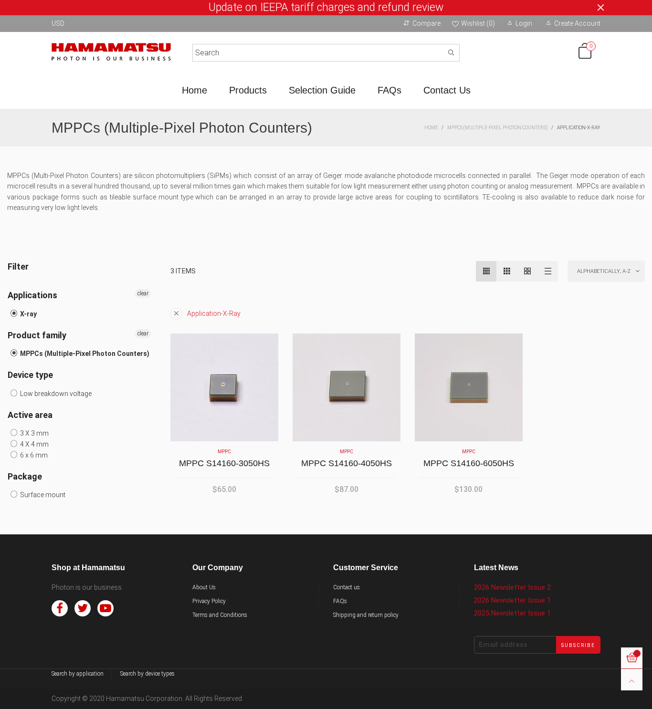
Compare (426, 23)
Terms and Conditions (219, 615)
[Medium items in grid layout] (486, 271)
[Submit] (451, 53)
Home (194, 90)
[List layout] (547, 271)
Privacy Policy (209, 601)
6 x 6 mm (33, 455)
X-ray (28, 314)
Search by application (78, 673)
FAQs (389, 90)
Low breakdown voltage (55, 393)
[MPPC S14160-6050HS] (469, 387)
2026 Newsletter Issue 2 (512, 587)
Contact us (346, 587)
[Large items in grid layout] (506, 271)
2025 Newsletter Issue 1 (512, 613)
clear (142, 293)
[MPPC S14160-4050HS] (346, 387)
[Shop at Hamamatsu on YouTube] (105, 608)
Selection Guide (322, 90)
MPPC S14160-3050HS (224, 463)
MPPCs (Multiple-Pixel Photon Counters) (84, 353)
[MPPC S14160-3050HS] (224, 387)
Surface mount (42, 495)
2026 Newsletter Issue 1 (512, 600)
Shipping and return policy (366, 615)
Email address (503, 644)
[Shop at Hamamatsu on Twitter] (82, 608)
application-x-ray (214, 313)
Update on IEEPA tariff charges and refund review (326, 7)
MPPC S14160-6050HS (468, 463)
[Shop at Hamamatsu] (111, 51)
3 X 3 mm (34, 433)
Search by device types (147, 673)
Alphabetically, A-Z (604, 271)
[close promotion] (600, 7)
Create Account (577, 23)
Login (523, 23)
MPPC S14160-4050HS (346, 463)
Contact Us (447, 90)
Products (248, 90)
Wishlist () (478, 23)
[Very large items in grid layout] (527, 271)
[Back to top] (631, 679)
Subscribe (578, 645)
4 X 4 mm (34, 444)
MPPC (224, 451)
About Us (204, 587)
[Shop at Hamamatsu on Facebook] (60, 608)
